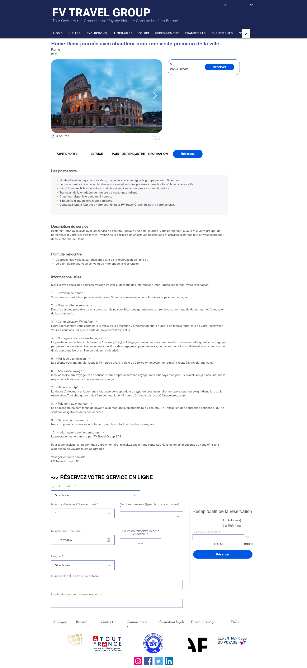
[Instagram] (138, 661)
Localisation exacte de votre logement (76, 594)
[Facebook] (148, 661)
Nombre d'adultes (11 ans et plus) (73, 504)
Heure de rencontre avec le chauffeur (140, 532)
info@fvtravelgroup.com (198, 346)
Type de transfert (62, 486)
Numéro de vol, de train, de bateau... (75, 575)
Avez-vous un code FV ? (208, 531)
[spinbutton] (140, 543)
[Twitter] (159, 661)
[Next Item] (154, 96)
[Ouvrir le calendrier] (108, 540)
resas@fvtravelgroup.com (195, 362)
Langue (56, 556)
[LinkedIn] (169, 661)
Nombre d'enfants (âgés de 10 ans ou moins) (149, 504)
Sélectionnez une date (67, 530)
